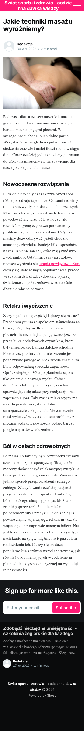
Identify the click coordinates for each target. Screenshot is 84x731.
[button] (77, 5)
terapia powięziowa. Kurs (59, 263)
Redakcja (25, 44)
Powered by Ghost (42, 695)
